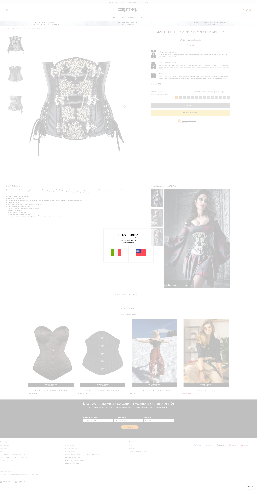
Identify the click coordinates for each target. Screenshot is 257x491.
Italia (115, 258)
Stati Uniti (141, 258)
